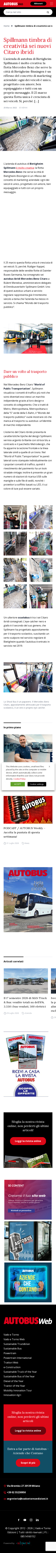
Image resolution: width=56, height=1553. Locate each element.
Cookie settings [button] (37, 784)
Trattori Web (11, 1362)
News (27, 843)
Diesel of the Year (13, 1381)
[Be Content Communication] (24, 1543)
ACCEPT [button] (17, 784)
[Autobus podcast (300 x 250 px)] (28, 1241)
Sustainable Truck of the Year (20, 1371)
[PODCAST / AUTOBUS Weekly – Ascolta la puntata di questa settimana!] (28, 810)
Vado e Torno (11, 1334)
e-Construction (12, 1367)
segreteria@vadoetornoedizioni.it (27, 1498)
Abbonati (38, 3)
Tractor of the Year (14, 1385)
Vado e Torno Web (14, 1339)
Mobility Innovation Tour (18, 1390)
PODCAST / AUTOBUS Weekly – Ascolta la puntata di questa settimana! (24, 832)
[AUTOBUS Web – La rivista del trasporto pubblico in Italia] (13, 3)
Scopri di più (28, 1462)
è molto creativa (25, 167)
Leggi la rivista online (28, 1141)
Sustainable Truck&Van (17, 1344)
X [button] (49, 766)
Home (7, 25)
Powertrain (10, 1353)
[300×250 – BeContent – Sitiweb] (28, 1200)
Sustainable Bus (13, 1348)
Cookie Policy (19, 778)
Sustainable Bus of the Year (19, 1376)
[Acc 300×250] (28, 1282)
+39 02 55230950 (16, 1492)
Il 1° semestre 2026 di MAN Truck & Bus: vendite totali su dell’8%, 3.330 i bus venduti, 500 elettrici (25, 1002)
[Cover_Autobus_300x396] (28, 899)
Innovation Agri (12, 1395)
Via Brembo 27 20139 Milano (23, 1486)
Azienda (28, 1013)
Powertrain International (18, 1358)
